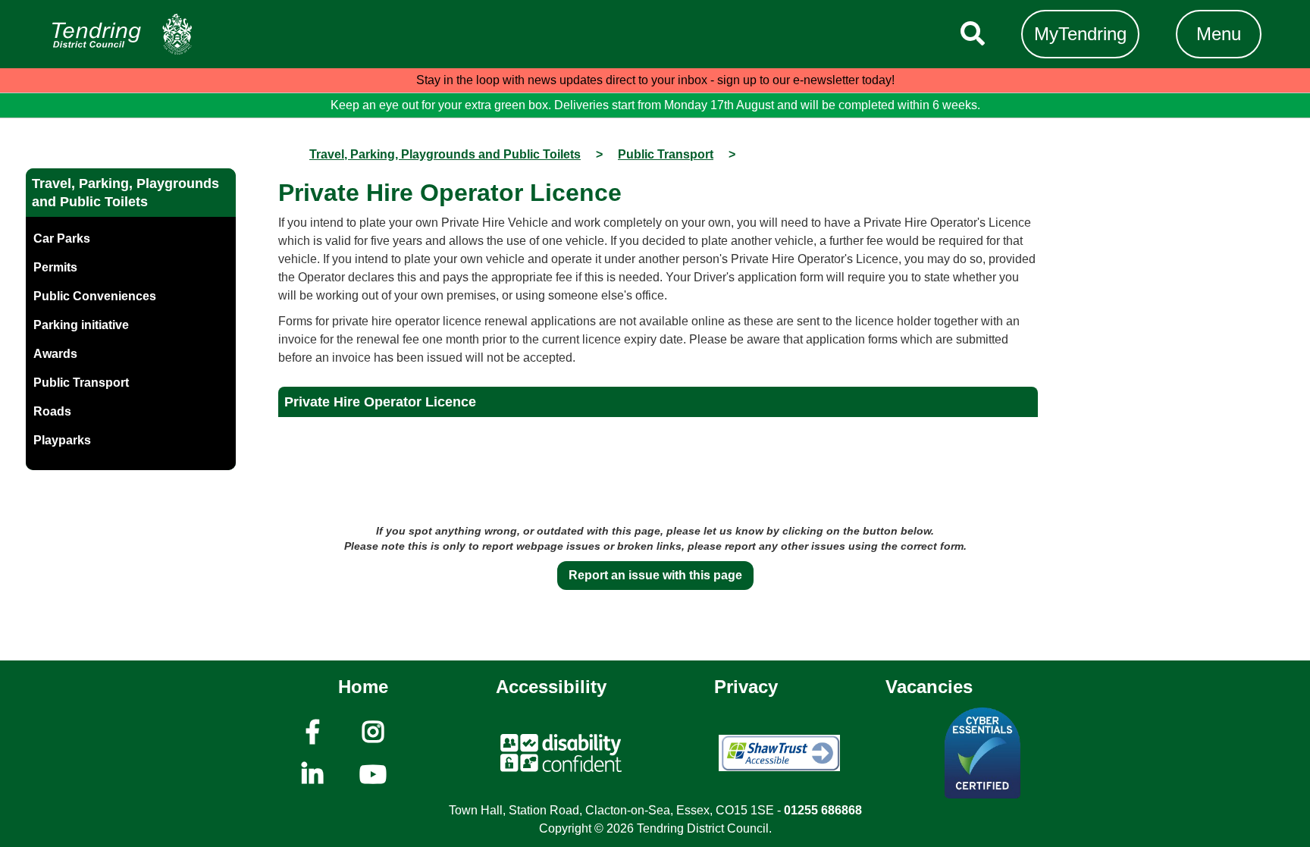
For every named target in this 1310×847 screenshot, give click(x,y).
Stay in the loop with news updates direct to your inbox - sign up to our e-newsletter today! (655, 80)
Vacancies (929, 686)
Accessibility (551, 686)
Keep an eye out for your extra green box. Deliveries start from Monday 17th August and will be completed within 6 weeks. (655, 105)
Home (363, 686)
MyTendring (1080, 34)
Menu (1218, 34)
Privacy (746, 686)
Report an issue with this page (655, 575)
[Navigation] (122, 34)
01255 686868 (823, 810)
